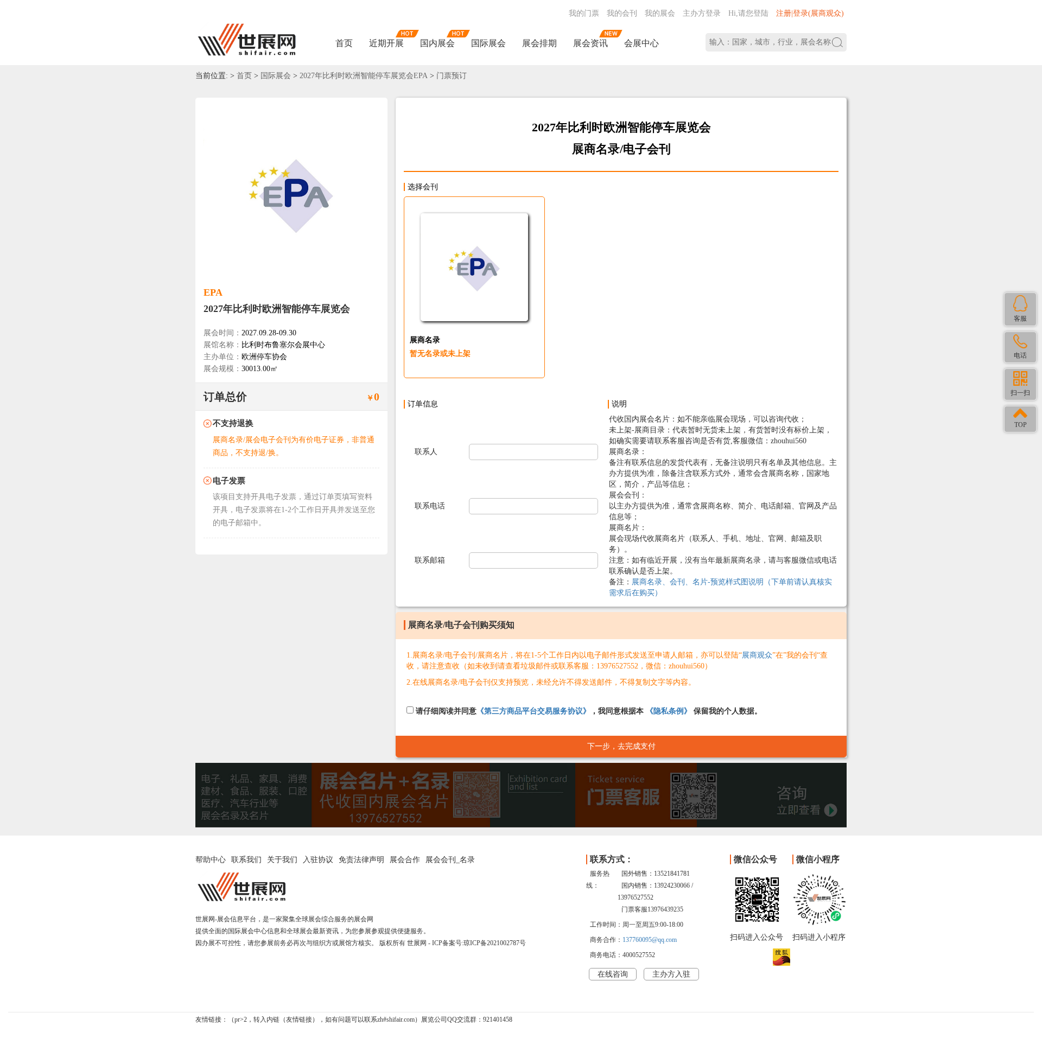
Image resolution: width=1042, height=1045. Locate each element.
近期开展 (386, 43)
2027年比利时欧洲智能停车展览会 (277, 308)
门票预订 (451, 76)
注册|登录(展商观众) (810, 13)
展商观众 (757, 655)
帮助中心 (210, 860)
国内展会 (437, 43)
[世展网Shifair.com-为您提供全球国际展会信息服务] (246, 40)
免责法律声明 (361, 860)
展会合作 (405, 860)
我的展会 (660, 13)
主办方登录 (702, 13)
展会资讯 (590, 43)
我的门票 (584, 13)
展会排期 (539, 43)
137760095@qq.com (649, 940)
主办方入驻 (671, 974)
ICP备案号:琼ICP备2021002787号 (479, 943)
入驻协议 (318, 860)
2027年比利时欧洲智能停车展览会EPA (364, 76)
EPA (213, 292)
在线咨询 (613, 974)
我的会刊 (622, 13)
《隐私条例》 (668, 711)
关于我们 (282, 860)
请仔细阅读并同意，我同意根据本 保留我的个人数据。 (588, 711)
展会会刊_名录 (450, 860)
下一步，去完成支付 (621, 746)
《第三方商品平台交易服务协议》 (533, 711)
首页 (344, 43)
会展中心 (641, 43)
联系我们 (246, 860)
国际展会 (488, 43)
